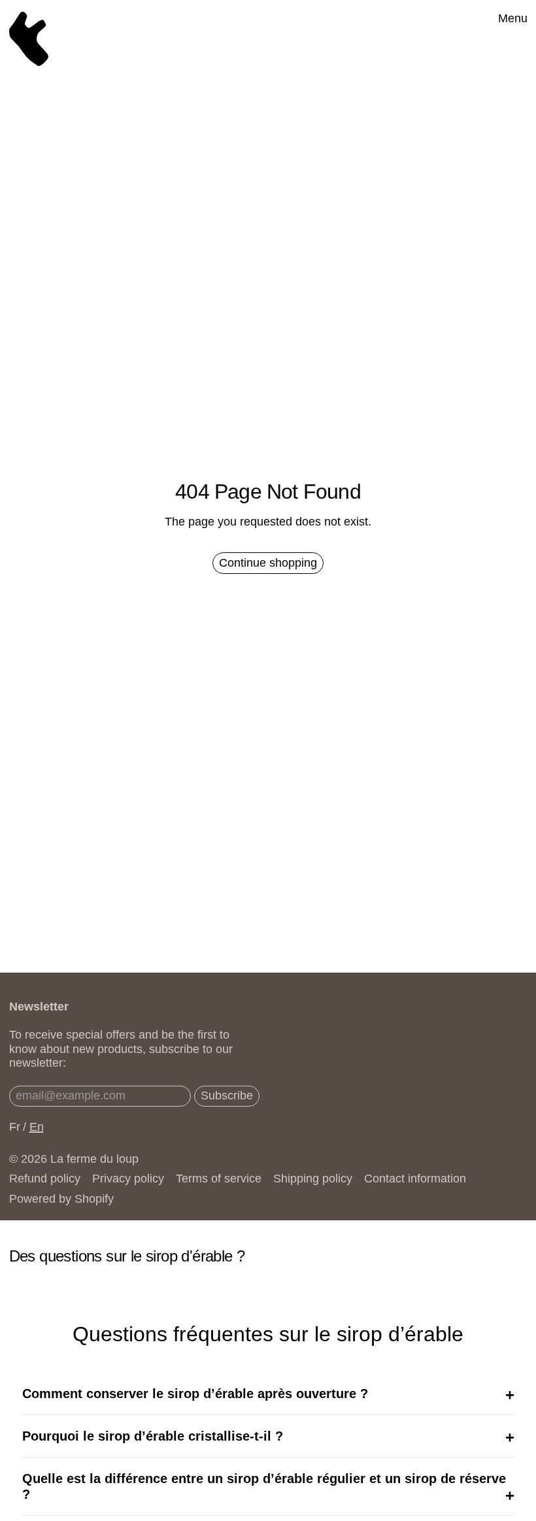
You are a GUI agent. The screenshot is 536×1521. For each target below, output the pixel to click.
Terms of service (218, 1178)
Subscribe (227, 1095)
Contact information (415, 1178)
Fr (14, 1126)
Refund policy (44, 1178)
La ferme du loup (94, 1158)
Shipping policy (312, 1178)
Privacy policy (128, 1178)
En (36, 1126)
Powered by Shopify (61, 1198)
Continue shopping (268, 562)
